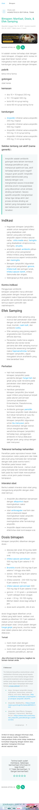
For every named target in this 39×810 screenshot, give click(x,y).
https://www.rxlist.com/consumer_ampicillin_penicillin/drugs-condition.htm (21, 718)
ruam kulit (24, 325)
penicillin (28, 409)
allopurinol (18, 501)
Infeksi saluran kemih (16, 272)
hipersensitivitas (19, 351)
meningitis (15, 260)
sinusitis (18, 246)
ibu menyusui (18, 423)
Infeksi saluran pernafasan (18, 559)
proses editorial (14, 686)
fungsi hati (27, 378)
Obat (3, 3)
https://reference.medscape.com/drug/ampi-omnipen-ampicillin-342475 (21, 697)
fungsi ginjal (7, 627)
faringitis (33, 240)
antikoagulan (17, 510)
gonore (31, 266)
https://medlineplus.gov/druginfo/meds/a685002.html (21, 705)
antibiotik (26, 249)
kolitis (18, 328)
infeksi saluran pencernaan (18, 586)
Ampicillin (11, 118)
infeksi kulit (12, 269)
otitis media (18, 240)
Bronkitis (11, 568)
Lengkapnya (19, 725)
